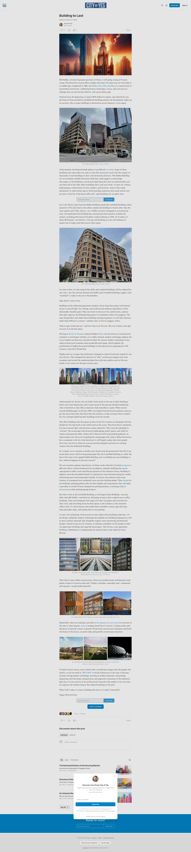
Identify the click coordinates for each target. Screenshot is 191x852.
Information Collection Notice (95, 811)
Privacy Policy (111, 811)
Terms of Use (105, 809)
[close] (114, 776)
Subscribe (95, 804)
